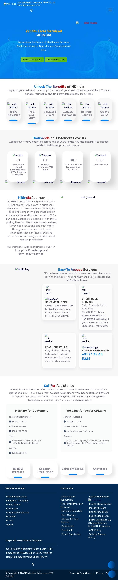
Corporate (12, 508)
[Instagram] (6, 9)
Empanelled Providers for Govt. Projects (29, 553)
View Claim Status (32, 60)
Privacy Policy (104, 573)
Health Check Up (98, 512)
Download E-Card (56, 60)
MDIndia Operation (16, 496)
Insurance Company (17, 500)
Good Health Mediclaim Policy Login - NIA (29, 549)
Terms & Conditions (81, 573)
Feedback (67, 530)
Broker (10, 520)
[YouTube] (26, 9)
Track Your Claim (31, 114)
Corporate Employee (18, 512)
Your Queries (69, 515)
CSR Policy (95, 530)
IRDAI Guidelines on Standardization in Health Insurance (99, 523)
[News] (111, 565)
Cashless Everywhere (69, 113)
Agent (9, 524)
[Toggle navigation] (110, 10)
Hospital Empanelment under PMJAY (27, 557)
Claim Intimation (13, 113)
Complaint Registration (45, 470)
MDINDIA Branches (18, 470)
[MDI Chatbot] (112, 574)
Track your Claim (71, 534)
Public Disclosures (99, 516)
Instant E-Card (97, 508)
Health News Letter (100, 504)
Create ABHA (104, 113)
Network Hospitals (86, 113)
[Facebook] (11, 9)
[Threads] (31, 10)
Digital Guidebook (99, 496)
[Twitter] (16, 9)
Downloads (68, 526)
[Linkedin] (21, 9)
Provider (11, 516)
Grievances (100, 468)
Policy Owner (13, 504)
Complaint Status (73, 468)
